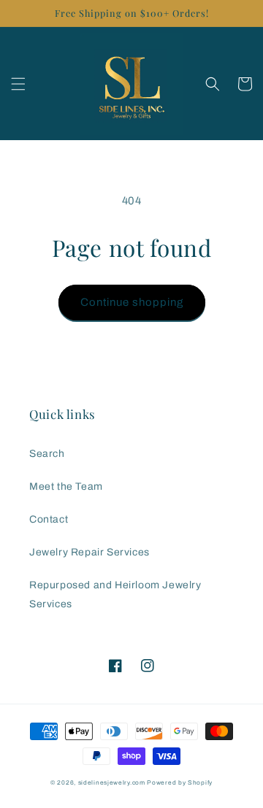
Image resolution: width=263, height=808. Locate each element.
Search (47, 453)
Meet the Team (66, 486)
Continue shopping (131, 302)
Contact (48, 519)
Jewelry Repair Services (89, 552)
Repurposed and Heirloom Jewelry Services (115, 594)
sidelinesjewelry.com (111, 783)
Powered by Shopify (180, 783)
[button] (18, 84)
